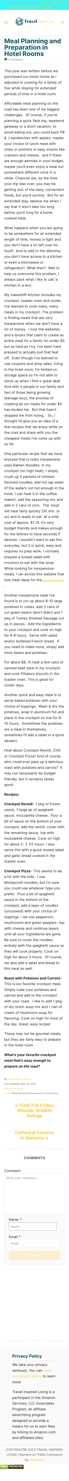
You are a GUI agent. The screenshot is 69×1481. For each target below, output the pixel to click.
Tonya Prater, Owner (19, 1079)
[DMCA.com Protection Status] (12, 1468)
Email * (15, 1237)
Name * (15, 1219)
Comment (12, 1171)
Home (7, 1093)
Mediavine (36, 1460)
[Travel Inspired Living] (34, 22)
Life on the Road (13, 1088)
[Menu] (6, 22)
